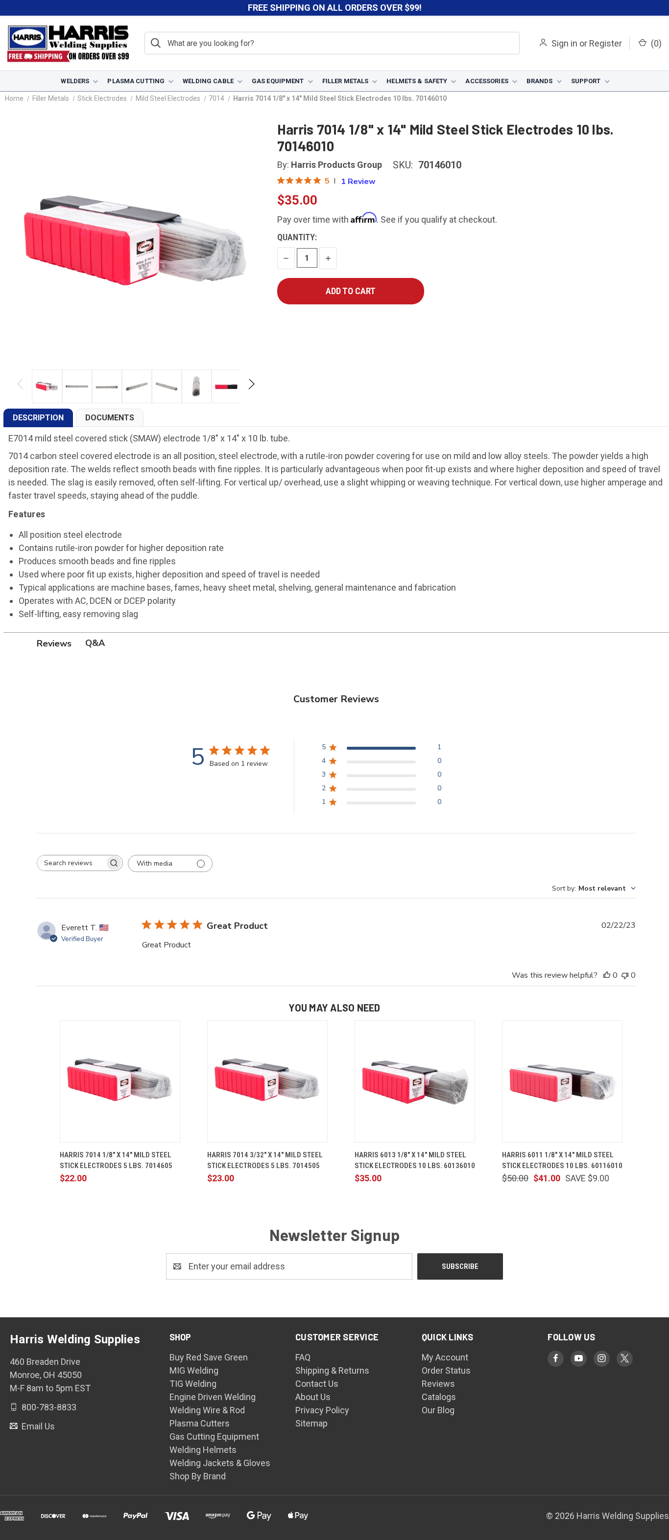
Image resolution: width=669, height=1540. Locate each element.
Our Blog (438, 1410)
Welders (75, 81)
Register (605, 43)
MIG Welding (193, 1370)
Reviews (438, 1384)
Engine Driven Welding (212, 1397)
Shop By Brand (197, 1476)
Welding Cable (208, 81)
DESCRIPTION (38, 417)
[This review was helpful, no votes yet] (606, 975)
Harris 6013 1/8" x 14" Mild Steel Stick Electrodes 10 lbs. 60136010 (415, 1160)
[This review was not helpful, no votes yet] (624, 975)
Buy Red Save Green (208, 1357)
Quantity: (297, 237)
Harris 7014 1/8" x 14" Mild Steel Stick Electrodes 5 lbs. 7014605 (116, 1160)
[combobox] (594, 888)
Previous (20, 386)
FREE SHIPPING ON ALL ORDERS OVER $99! (335, 7)
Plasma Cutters (199, 1423)
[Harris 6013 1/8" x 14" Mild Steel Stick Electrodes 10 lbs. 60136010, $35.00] (415, 1081)
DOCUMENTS (109, 417)
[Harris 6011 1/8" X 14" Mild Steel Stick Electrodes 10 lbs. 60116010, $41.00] (562, 1081)
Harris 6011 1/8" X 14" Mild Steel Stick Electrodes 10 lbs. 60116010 (562, 1160)
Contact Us (316, 1384)
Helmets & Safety (416, 81)
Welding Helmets (203, 1450)
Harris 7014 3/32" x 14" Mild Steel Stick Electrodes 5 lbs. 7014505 (265, 1160)
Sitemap (311, 1423)
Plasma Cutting (136, 81)
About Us (313, 1397)
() (655, 43)
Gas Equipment (278, 81)
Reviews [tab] (54, 643)
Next (251, 386)
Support (586, 81)
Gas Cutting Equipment (214, 1436)
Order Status (446, 1370)
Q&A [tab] (95, 643)
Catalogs (439, 1397)
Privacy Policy (322, 1410)
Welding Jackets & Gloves (219, 1463)
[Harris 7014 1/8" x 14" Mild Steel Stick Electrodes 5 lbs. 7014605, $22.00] (120, 1081)
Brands (539, 81)
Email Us (37, 1426)
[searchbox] (71, 863)
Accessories (486, 81)
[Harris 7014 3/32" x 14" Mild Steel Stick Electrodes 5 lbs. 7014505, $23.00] (267, 1081)
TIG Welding (192, 1384)
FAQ (303, 1357)
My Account (445, 1357)
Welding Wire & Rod (207, 1410)
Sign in (564, 43)
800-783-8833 (48, 1407)
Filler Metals (345, 81)
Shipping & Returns (332, 1370)
